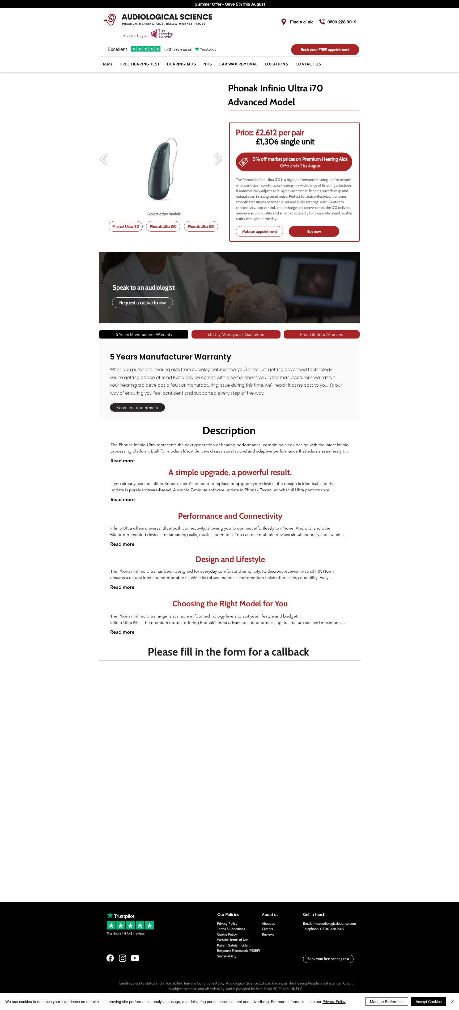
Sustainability (226, 956)
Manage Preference (386, 1001)
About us (268, 923)
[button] (181, 64)
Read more (122, 461)
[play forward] (218, 158)
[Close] (452, 1001)
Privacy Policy (227, 923)
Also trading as (136, 35)
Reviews (268, 934)
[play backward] (104, 158)
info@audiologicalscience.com (334, 923)
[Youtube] (135, 958)
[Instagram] (123, 958)
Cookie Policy (227, 934)
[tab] (143, 334)
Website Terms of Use (232, 939)
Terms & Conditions (231, 929)
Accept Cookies (429, 1001)
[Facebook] (110, 958)
